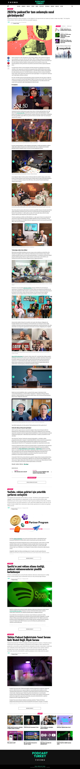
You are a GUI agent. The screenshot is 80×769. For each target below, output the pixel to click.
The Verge (26, 464)
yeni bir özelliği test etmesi (15, 610)
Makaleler (57, 6)
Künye (36, 766)
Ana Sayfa (18, 6)
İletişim (61, 6)
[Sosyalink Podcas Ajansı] (63, 58)
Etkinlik (32, 6)
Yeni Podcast (41, 6)
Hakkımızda (23, 6)
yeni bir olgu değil (20, 112)
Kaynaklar (52, 6)
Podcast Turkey (16, 23)
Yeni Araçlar (47, 6)
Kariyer (37, 6)
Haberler (28, 6)
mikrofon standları (27, 287)
